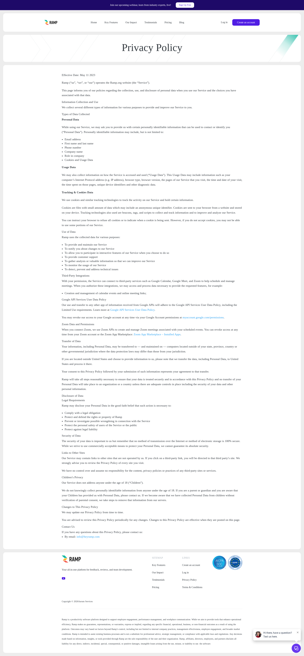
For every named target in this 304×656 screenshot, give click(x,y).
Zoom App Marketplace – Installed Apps (157, 334)
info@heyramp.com (88, 536)
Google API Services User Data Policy (132, 309)
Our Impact (131, 22)
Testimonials (150, 22)
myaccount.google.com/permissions (203, 317)
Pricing (168, 22)
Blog (181, 22)
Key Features (111, 22)
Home (94, 22)
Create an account (246, 22)
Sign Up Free (185, 5)
